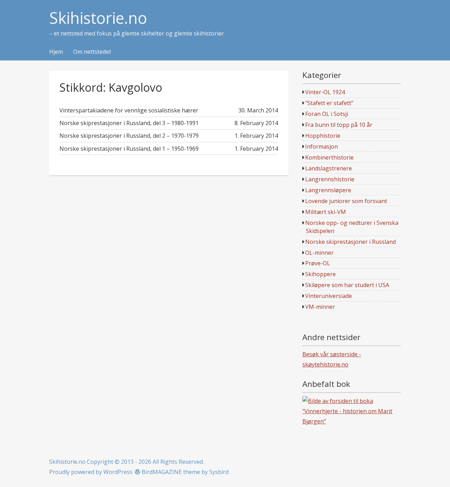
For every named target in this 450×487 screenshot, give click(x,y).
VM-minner (320, 307)
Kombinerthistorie (329, 157)
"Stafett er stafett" (329, 103)
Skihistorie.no (98, 18)
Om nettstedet (92, 52)
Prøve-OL (317, 263)
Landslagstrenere (328, 168)
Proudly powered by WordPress (91, 472)
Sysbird (219, 472)
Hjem (56, 52)
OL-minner (319, 253)
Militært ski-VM (325, 212)
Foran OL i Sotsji (326, 114)
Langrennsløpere (328, 190)
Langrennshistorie (329, 179)
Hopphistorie (322, 135)
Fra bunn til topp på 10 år (338, 125)
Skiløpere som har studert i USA (347, 285)
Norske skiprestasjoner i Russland (350, 242)
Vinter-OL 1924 (325, 92)
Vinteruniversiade (328, 296)
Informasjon (321, 146)
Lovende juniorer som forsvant (346, 201)
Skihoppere (320, 274)
